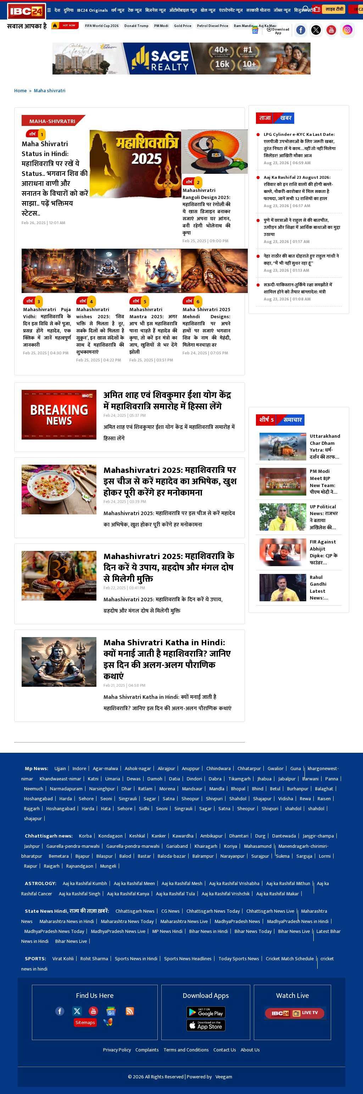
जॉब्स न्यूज (282, 10)
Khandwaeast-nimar (60, 779)
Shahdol (237, 799)
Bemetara (59, 856)
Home (20, 91)
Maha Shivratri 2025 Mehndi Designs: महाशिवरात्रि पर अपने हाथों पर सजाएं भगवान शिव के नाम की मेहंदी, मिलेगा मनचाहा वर (206, 327)
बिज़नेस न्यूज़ (155, 10)
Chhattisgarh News (135, 911)
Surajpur (260, 856)
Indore (79, 768)
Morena (167, 789)
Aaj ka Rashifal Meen (134, 883)
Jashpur (32, 846)
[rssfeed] (130, 1014)
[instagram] (347, 30)
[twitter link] (316, 30)
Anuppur (191, 768)
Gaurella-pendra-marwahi (73, 846)
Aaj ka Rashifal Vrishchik (226, 894)
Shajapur (262, 799)
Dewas (134, 779)
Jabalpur (287, 779)
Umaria (112, 779)
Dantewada (284, 836)
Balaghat (324, 789)
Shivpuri (214, 799)
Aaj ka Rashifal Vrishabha (234, 883)
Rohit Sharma (94, 959)
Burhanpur (297, 789)
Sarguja (304, 856)
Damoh (154, 779)
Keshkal (137, 836)
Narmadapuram (66, 789)
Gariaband (177, 846)
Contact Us (224, 1050)
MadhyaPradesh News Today (54, 931)
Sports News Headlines (188, 959)
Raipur (30, 866)
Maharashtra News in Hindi (66, 921)
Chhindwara (218, 768)
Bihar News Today (253, 931)
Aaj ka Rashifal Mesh (182, 883)
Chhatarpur (249, 768)
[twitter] (77, 1014)
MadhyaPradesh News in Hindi (298, 921)
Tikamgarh (239, 779)
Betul (275, 789)
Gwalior (276, 768)
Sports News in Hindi (136, 959)
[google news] (255, 30)
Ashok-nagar (138, 768)
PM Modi (161, 26)
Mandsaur (192, 789)
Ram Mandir (243, 26)
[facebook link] (300, 30)
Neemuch (33, 789)
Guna (295, 768)
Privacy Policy (117, 1050)
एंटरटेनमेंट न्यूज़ (231, 10)
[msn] (108, 1025)
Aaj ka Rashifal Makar (277, 894)
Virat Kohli (63, 959)
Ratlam (145, 789)
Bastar (144, 856)
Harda (66, 799)
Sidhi (144, 809)
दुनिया (68, 10)
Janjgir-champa (318, 836)
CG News (170, 911)
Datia (174, 779)
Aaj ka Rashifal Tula (175, 894)
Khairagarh (206, 846)
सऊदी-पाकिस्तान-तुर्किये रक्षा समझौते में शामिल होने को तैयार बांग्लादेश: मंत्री (298, 292)
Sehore (86, 799)
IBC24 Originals (92, 10)
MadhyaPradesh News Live (118, 931)
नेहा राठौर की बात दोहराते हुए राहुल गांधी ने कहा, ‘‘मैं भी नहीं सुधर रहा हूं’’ (301, 263)
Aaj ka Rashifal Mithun (288, 883)
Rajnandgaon (79, 866)
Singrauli (128, 799)
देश (57, 10)
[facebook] (59, 1014)
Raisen (324, 799)
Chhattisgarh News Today (213, 911)
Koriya (230, 846)
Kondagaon (111, 836)
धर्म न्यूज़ (117, 10)
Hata (106, 809)
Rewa (305, 799)
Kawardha (183, 836)
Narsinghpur (102, 789)
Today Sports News (238, 959)
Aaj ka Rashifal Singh (79, 894)
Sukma (283, 856)
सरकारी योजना (258, 10)
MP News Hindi (167, 931)
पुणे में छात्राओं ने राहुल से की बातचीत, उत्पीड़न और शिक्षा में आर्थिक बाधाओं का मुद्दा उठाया (302, 231)
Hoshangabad (38, 799)
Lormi (325, 856)
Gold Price (182, 26)
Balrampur (203, 856)
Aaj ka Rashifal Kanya (128, 894)
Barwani (310, 779)
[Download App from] (206, 1016)
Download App (280, 31)
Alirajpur (166, 768)
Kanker (159, 836)
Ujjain (60, 768)
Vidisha (285, 799)
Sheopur (190, 799)
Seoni (106, 799)
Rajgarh (32, 809)
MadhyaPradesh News (237, 921)
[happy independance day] (181, 73)
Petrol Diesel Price (212, 26)
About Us (250, 1050)
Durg (260, 836)
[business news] (214, 172)
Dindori (194, 779)
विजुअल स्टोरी (305, 10)
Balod (125, 856)
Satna (169, 799)
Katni (93, 779)
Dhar (127, 789)
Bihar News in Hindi (208, 931)
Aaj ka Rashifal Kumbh (85, 883)
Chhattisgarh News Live (270, 911)
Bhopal (238, 789)
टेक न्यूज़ (135, 10)
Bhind (257, 789)
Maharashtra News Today (127, 921)
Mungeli (108, 866)
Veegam (224, 1077)
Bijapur (83, 856)
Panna (331, 779)
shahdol (293, 809)
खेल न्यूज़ (208, 10)
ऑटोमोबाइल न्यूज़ (183, 10)
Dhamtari (238, 836)
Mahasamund (258, 846)
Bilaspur (104, 856)
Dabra (215, 779)
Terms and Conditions (186, 1050)
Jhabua (264, 779)
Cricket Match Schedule (290, 959)
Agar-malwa (105, 768)
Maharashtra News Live (184, 921)
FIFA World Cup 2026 (102, 26)
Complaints (147, 1050)
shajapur (33, 818)
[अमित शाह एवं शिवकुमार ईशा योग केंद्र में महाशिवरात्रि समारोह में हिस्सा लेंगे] (59, 417)
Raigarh (52, 866)
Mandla (216, 789)
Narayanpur (232, 856)
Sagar (150, 799)
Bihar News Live (294, 931)
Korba (85, 836)
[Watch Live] (295, 1018)
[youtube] (331, 30)
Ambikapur (211, 836)
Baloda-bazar (172, 856)
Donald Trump (136, 26)
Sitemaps (85, 1022)
